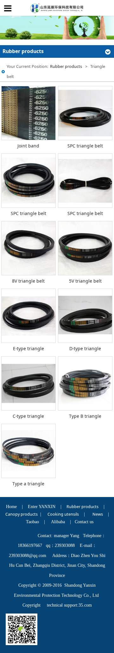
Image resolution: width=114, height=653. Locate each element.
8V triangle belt (28, 281)
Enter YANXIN (41, 506)
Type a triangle (28, 484)
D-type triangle (85, 348)
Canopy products (21, 514)
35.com (85, 605)
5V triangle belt (85, 281)
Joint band (28, 146)
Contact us (84, 521)
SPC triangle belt (85, 146)
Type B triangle (85, 416)
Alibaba (58, 521)
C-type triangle (28, 416)
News (97, 514)
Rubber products (66, 66)
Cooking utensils (63, 514)
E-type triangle (28, 348)
